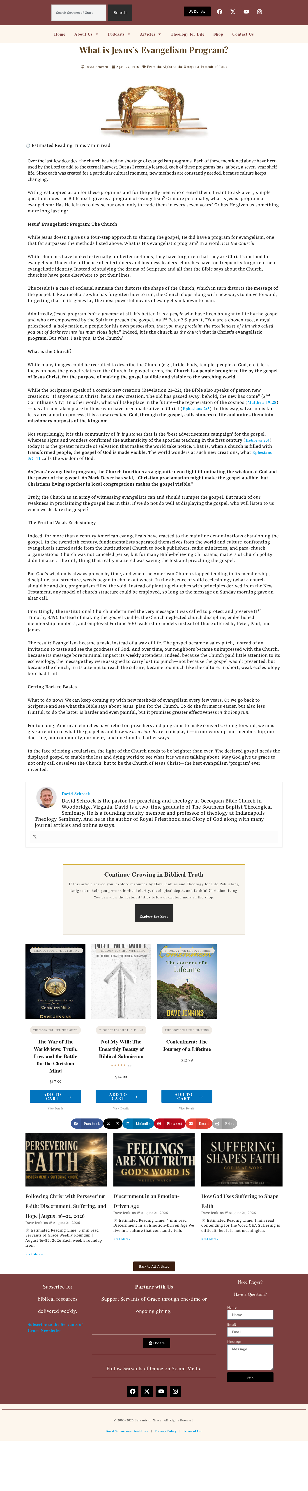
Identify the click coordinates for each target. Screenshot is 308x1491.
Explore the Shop (154, 916)
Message (234, 1341)
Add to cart (58, 1096)
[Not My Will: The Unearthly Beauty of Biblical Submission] (121, 981)
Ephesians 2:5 (196, 408)
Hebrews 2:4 (258, 440)
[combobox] (78, 13)
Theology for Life (188, 34)
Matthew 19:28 (262, 402)
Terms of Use (192, 1431)
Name (232, 1307)
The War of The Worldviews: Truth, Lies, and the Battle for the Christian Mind (56, 1055)
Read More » (34, 1254)
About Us (83, 34)
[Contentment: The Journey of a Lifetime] (187, 981)
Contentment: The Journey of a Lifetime (187, 1044)
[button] (87, 1123)
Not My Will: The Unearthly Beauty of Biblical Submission (121, 1048)
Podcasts (116, 34)
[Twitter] (34, 836)
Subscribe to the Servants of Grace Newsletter (55, 1327)
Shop (218, 34)
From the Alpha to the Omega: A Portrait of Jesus (187, 66)
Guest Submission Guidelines (127, 1431)
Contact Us (243, 34)
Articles (147, 34)
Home (59, 34)
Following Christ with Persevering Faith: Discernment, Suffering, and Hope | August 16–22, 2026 (65, 1206)
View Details (55, 1108)
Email (231, 1324)
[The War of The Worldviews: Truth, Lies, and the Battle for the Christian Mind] (55, 981)
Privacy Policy (166, 1431)
